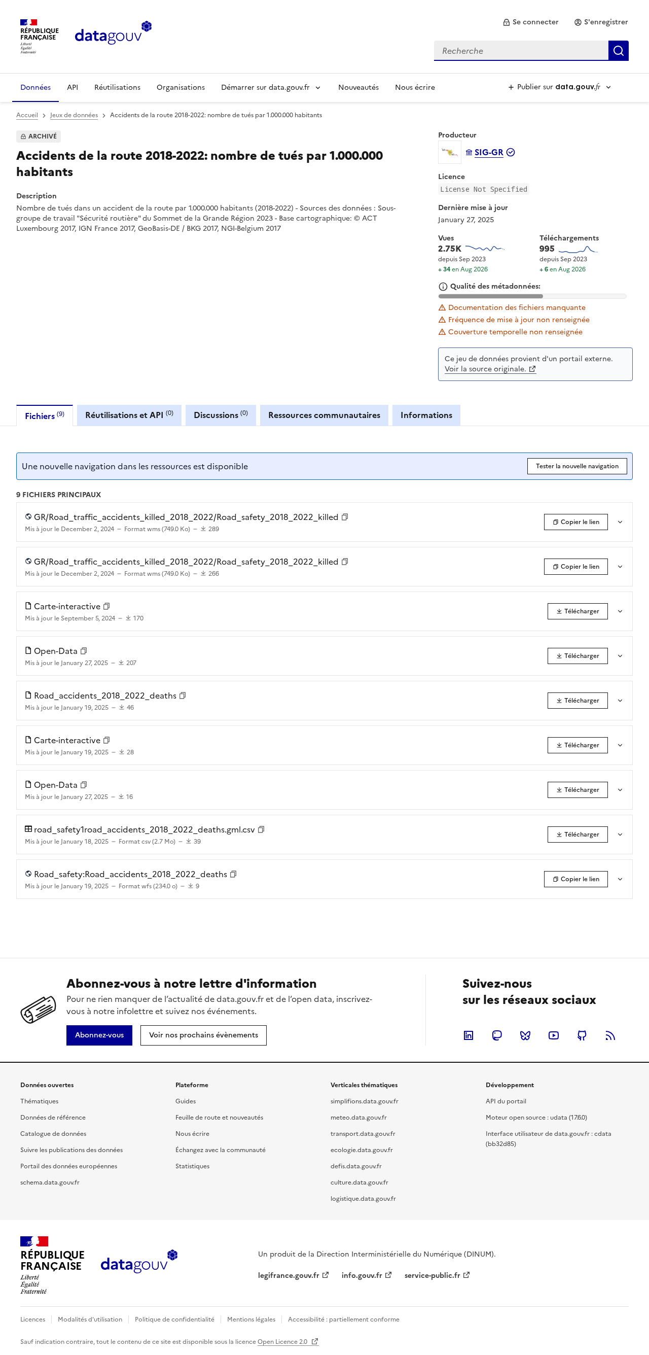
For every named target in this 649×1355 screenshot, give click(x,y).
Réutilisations (117, 87)
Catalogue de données (53, 1133)
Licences (32, 1319)
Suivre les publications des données (71, 1150)
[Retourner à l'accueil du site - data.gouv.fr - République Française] (139, 1265)
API (72, 87)
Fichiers (44, 415)
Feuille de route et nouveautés (219, 1117)
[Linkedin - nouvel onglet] (468, 1035)
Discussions (221, 414)
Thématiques (39, 1101)
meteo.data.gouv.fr (359, 1117)
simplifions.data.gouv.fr (365, 1101)
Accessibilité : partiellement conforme (344, 1319)
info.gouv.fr (362, 1275)
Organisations (181, 87)
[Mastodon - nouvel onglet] (497, 1035)
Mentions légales (251, 1319)
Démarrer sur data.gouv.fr (265, 87)
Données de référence (53, 1117)
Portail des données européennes (68, 1166)
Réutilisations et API (129, 414)
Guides (185, 1101)
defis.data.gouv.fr (356, 1166)
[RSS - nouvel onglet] (610, 1035)
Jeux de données (74, 115)
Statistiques (192, 1166)
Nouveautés (358, 87)
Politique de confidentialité (174, 1319)
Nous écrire (415, 87)
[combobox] (531, 51)
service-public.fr (432, 1275)
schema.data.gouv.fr (50, 1182)
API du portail (506, 1101)
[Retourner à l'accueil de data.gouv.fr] (113, 35)
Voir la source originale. (485, 369)
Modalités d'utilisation (90, 1319)
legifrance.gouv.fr (288, 1275)
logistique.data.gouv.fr (363, 1198)
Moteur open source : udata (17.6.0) (536, 1117)
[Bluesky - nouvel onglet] (525, 1035)
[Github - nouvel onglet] (582, 1035)
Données (35, 87)
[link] (530, 22)
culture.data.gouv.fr (359, 1182)
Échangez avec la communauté (220, 1150)
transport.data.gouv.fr (363, 1133)
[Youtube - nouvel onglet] (554, 1035)
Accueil (27, 115)
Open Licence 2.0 (283, 1341)
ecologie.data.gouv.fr (362, 1150)
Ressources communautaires (324, 415)
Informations (426, 415)
